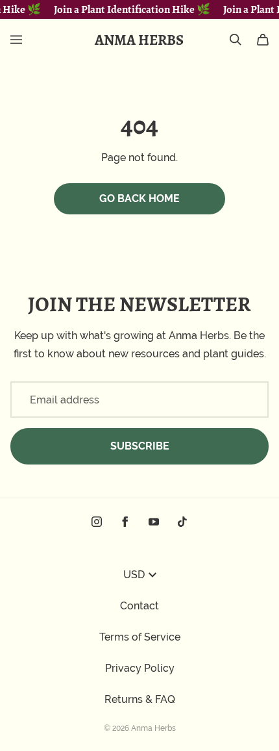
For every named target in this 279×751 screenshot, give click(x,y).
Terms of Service (139, 637)
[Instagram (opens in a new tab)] (96, 522)
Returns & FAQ (139, 699)
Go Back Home (139, 198)
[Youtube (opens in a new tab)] (154, 522)
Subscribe (139, 446)
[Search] (235, 39)
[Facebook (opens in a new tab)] (125, 522)
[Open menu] (16, 39)
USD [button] (134, 574)
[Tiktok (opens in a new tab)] (182, 522)
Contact (139, 606)
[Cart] (263, 39)
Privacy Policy (140, 668)
